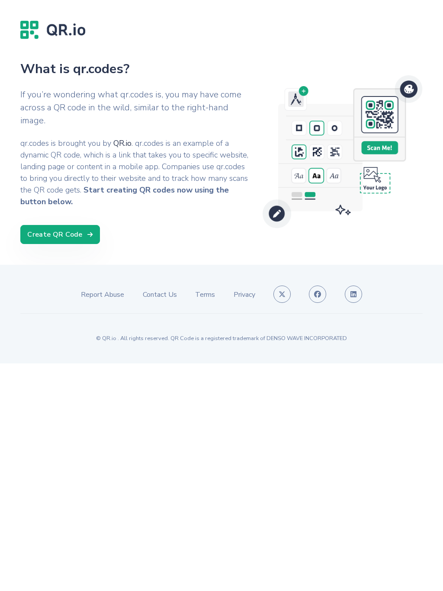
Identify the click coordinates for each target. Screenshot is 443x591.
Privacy (244, 294)
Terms (205, 294)
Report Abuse (102, 294)
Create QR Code (55, 234)
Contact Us (160, 294)
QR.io (122, 143)
